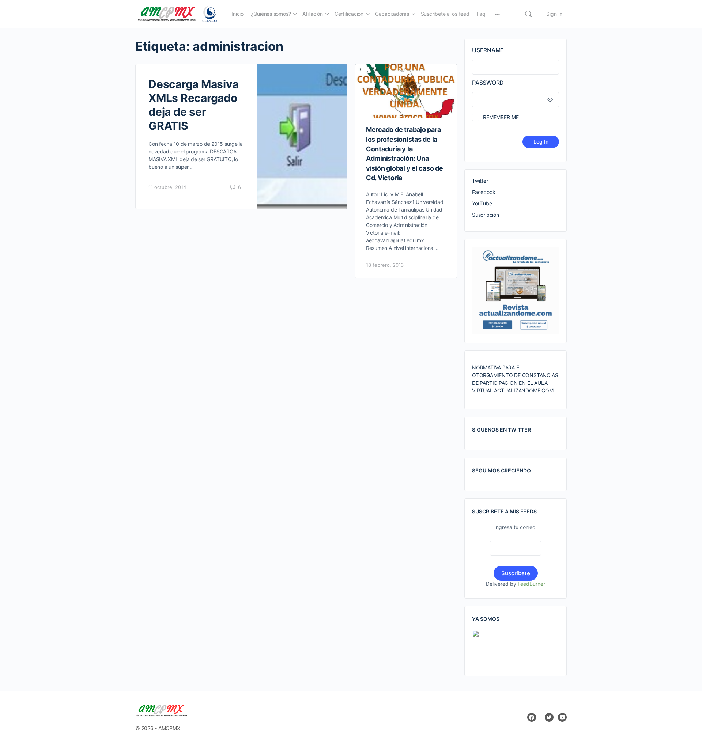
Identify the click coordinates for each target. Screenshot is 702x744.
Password (488, 82)
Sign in (554, 14)
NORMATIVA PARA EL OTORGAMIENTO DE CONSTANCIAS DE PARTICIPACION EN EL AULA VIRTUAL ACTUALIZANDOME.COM (515, 379)
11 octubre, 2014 (167, 187)
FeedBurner (531, 584)
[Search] (528, 14)
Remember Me (500, 117)
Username (488, 50)
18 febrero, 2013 (385, 265)
